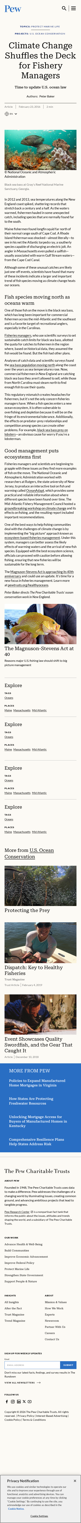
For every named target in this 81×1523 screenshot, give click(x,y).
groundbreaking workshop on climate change (35, 508)
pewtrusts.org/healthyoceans (28, 585)
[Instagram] (13, 1401)
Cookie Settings (39, 1516)
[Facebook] (7, 1401)
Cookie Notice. (16, 1508)
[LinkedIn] (19, 1401)
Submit (68, 1365)
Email (7, 1359)
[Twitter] (24, 1401)
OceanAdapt (35, 490)
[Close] (75, 1481)
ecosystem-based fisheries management (32, 538)
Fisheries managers (18, 335)
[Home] (37, 1171)
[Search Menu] (64, 8)
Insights (10, 1295)
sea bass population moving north (32, 365)
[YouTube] (29, 1401)
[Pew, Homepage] (13, 8)
